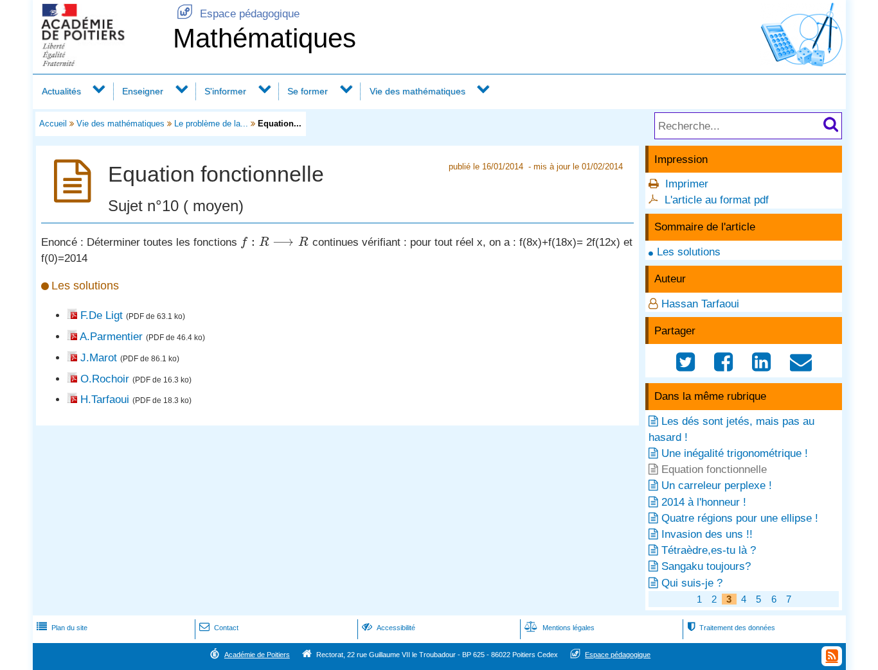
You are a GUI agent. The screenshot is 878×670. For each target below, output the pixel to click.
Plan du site (62, 627)
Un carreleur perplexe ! (716, 485)
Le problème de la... (211, 123)
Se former (307, 91)
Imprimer (686, 184)
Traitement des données (731, 627)
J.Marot (98, 358)
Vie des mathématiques (417, 91)
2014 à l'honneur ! (703, 502)
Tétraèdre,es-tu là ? (708, 550)
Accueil (53, 123)
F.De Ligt (101, 315)
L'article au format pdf (717, 200)
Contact (218, 627)
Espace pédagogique (238, 14)
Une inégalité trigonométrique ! (734, 453)
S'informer (225, 91)
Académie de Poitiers (257, 654)
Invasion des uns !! (707, 534)
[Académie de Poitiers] (100, 62)
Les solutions (689, 252)
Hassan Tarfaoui (700, 304)
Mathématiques (264, 38)
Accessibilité (388, 627)
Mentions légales (559, 627)
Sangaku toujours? (706, 566)
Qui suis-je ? (691, 583)
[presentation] (274, 242)
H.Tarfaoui (104, 399)
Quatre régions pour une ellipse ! (739, 518)
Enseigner (142, 91)
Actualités (61, 91)
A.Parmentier (111, 337)
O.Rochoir (104, 379)
